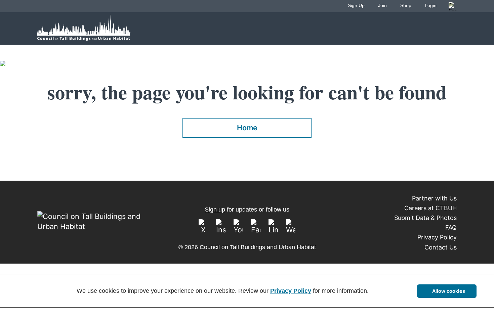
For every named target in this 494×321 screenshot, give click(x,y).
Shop (405, 5)
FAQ (451, 227)
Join (382, 5)
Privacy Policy (437, 237)
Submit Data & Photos (425, 217)
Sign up (215, 209)
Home (247, 127)
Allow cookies (448, 291)
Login (431, 5)
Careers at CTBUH (430, 208)
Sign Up (356, 5)
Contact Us (440, 247)
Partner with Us (434, 198)
